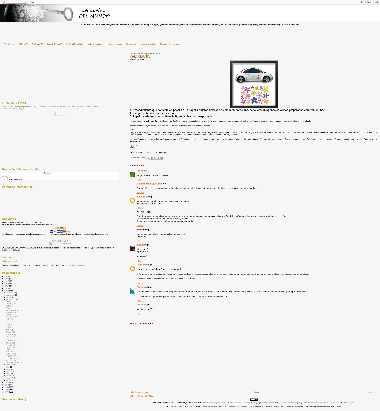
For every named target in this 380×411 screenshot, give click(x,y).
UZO (8, 338)
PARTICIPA (23, 44)
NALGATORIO (11, 356)
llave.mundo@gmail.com (78, 265)
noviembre (10, 295)
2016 (7, 283)
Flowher (141, 244)
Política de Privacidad (169, 44)
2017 (7, 281)
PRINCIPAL (8, 44)
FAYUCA (9, 321)
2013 (7, 288)
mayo (8, 371)
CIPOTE (9, 328)
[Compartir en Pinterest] (161, 158)
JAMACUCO (10, 332)
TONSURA (10, 352)
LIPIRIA (8, 349)
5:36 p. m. (140, 261)
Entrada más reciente (139, 392)
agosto (9, 365)
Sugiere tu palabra (148, 44)
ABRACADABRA (12, 317)
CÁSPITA (9, 315)
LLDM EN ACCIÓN (74, 44)
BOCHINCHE (11, 334)
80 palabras (131, 44)
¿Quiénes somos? (9, 261)
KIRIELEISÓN (11, 360)
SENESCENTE (11, 345)
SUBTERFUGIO (12, 358)
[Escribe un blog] (153, 158)
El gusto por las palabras (149, 183)
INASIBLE (9, 323)
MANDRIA (9, 319)
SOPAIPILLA (10, 341)
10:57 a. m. (140, 193)
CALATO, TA (10, 304)
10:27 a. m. (140, 180)
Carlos (140, 171)
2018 (7, 279)
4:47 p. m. (140, 226)
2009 (7, 387)
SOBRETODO (11, 354)
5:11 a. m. (140, 314)
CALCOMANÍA (140, 56)
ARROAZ (9, 330)
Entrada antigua (371, 392)
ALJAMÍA (9, 325)
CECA (8, 308)
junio (8, 369)
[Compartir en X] (156, 158)
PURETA (9, 306)
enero (8, 380)
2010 (7, 385)
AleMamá (141, 287)
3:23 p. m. (140, 208)
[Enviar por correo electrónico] (150, 158)
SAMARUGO (10, 343)
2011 (7, 382)
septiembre (10, 299)
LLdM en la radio (114, 44)
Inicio (256, 392)
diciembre (10, 293)
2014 (7, 286)
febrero (9, 378)
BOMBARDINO (11, 312)
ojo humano (143, 196)
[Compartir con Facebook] (159, 158)
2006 (7, 392)
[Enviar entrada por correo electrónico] (147, 158)
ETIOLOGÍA (10, 347)
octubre (9, 297)
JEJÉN (8, 301)
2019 (7, 276)
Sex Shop (141, 304)
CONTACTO (37, 44)
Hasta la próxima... (95, 44)
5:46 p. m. (140, 283)
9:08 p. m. (140, 301)
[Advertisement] (190, 33)
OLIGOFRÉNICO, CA (14, 362)
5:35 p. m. (140, 241)
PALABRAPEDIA (54, 44)
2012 (7, 291)
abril (8, 373)
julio (8, 367)
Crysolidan (142, 264)
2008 (7, 389)
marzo (8, 376)
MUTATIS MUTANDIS (14, 310)
